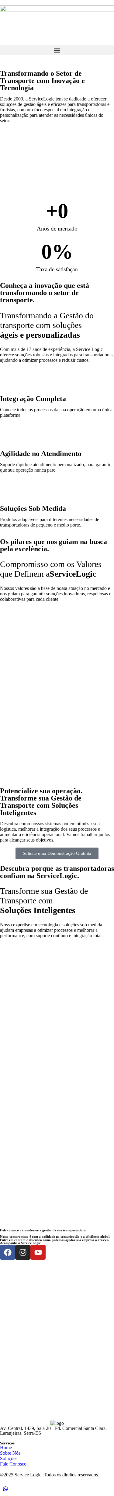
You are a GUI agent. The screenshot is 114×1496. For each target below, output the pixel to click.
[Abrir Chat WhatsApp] (5, 1490)
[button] (57, 50)
